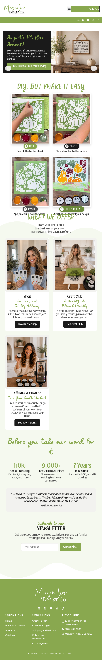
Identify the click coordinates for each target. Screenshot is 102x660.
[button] (69, 9)
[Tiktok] (97, 20)
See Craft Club (75, 324)
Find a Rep (94, 9)
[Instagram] (93, 20)
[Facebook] (83, 20)
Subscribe (70, 547)
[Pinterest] (78, 20)
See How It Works (27, 422)
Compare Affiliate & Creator (28, 65)
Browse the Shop (27, 324)
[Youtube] (88, 20)
